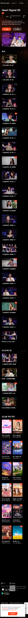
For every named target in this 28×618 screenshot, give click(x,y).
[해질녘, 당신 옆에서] (17, 490)
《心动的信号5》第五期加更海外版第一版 (12, 312)
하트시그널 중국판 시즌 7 (8, 499)
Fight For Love (6, 520)
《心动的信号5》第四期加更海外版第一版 (12, 269)
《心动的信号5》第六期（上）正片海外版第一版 (13, 327)
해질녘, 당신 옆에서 (17, 499)
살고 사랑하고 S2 (17, 456)
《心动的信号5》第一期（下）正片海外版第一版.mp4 (15, 109)
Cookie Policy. (14, 609)
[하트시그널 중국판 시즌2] (17, 426)
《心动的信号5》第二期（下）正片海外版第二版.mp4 (15, 152)
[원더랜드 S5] (17, 532)
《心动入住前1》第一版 (7, 65)
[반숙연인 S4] (7, 469)
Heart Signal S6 (6, 541)
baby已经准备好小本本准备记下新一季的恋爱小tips (14, 407)
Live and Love (5, 456)
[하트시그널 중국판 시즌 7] (7, 490)
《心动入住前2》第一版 (7, 79)
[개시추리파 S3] (17, 511)
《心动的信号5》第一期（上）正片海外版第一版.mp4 (15, 94)
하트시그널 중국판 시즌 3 (8, 435)
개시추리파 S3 (16, 520)
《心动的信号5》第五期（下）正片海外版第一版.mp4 (15, 298)
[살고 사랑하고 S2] (17, 447)
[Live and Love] (7, 447)
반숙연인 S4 (5, 477)
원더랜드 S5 (16, 541)
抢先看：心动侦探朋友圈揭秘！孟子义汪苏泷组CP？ (14, 378)
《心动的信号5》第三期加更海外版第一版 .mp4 (13, 210)
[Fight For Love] (7, 511)
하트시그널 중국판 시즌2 (19, 435)
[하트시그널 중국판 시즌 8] (17, 469)
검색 (22, 3)
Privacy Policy (5, 608)
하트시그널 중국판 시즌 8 (19, 477)
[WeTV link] (5, 3)
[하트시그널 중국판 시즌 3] (7, 426)
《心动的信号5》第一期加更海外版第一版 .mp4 (13, 123)
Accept (13, 614)
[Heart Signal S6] (7, 532)
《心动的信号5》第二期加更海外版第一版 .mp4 (13, 167)
